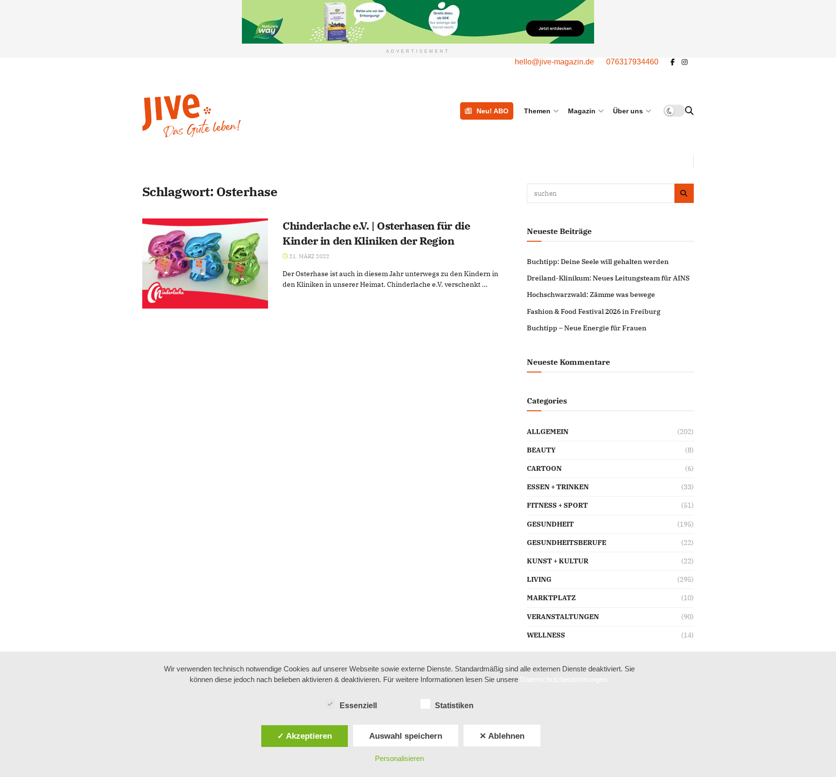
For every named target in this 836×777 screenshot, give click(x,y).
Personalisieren (399, 758)
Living (539, 579)
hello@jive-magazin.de (554, 62)
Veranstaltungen (563, 616)
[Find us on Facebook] (673, 62)
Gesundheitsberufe (566, 542)
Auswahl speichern (405, 735)
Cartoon (544, 468)
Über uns (628, 111)
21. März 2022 (308, 256)
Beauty (541, 450)
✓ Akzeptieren (304, 735)
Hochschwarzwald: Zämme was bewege (591, 294)
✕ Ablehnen (501, 735)
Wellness (546, 635)
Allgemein (547, 431)
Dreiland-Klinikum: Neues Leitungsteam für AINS (608, 278)
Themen (537, 111)
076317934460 (632, 62)
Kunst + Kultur (557, 561)
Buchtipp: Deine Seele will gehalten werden (598, 261)
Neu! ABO (492, 111)
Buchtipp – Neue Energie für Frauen (586, 328)
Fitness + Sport (557, 505)
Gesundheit (550, 524)
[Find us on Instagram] (684, 62)
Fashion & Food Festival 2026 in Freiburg (593, 311)
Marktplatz (551, 597)
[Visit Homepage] (240, 116)
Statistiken (454, 705)
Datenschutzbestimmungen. (564, 679)
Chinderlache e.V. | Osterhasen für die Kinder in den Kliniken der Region (376, 233)
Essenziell (358, 705)
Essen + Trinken (558, 486)
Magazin (582, 111)
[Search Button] (689, 111)
